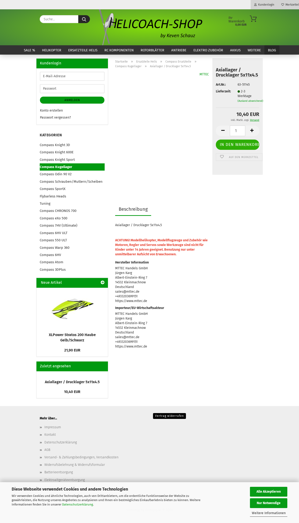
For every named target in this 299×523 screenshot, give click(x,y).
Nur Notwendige (269, 503)
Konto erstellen (51, 110)
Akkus (235, 50)
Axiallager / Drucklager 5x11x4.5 (72, 382)
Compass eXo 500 (53, 218)
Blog (272, 50)
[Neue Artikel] (102, 282)
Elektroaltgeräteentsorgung (64, 480)
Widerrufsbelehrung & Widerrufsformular (74, 465)
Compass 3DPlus (53, 269)
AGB (47, 450)
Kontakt (50, 435)
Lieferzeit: (223, 91)
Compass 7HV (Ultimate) (58, 225)
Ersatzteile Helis (82, 50)
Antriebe (178, 50)
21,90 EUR (72, 350)
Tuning (45, 203)
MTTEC (204, 74)
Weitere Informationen (269, 513)
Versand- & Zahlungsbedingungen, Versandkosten (81, 457)
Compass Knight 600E (57, 152)
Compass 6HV (50, 255)
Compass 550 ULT (53, 240)
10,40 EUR (72, 392)
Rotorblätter (152, 50)
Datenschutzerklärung (77, 504)
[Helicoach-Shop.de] (149, 27)
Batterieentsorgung (58, 472)
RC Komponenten (119, 50)
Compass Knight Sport (57, 160)
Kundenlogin (265, 4)
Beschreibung (133, 209)
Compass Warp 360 (54, 248)
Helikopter (51, 50)
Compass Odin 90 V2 (55, 174)
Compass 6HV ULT (54, 233)
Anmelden (72, 100)
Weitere (254, 50)
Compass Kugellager (56, 167)
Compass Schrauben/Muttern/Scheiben (71, 181)
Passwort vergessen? (55, 117)
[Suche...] (84, 19)
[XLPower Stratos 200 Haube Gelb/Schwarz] (72, 308)
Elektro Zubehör (208, 50)
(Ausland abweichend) (250, 100)
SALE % (29, 50)
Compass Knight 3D (55, 145)
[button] (223, 131)
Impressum (52, 427)
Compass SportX (52, 189)
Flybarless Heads (53, 196)
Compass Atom (51, 262)
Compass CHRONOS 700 (58, 211)
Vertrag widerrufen (169, 416)
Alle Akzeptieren (268, 492)
